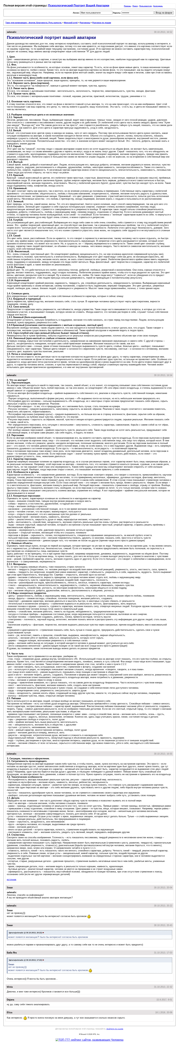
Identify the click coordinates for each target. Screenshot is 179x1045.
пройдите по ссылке (114, 1029)
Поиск (135, 6)
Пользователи (145, 6)
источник (11, 879)
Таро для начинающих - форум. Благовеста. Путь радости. (33, 23)
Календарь (158, 6)
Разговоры (85, 23)
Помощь (127, 6)
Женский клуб (71, 23)
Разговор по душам (101, 23)
